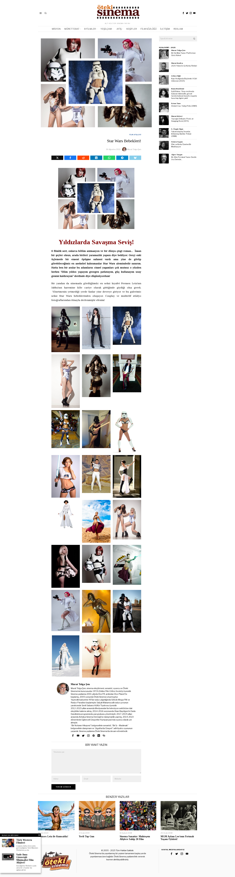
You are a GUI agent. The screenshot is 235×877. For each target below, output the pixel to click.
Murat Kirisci (176, 116)
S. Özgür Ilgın (177, 129)
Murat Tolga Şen (134, 149)
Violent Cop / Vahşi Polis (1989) (184, 106)
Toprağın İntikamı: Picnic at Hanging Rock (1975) (182, 120)
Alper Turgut (176, 155)
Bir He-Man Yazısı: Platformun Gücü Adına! (183, 54)
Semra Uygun (177, 142)
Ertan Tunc (176, 103)
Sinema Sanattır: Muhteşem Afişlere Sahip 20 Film (135, 838)
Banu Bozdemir (177, 89)
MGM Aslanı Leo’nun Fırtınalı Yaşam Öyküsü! (177, 838)
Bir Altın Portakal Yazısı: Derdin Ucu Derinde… (183, 158)
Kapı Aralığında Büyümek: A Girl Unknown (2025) (184, 80)
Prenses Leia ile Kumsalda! (53, 836)
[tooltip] (183, 13)
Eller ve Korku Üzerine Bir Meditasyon (181, 145)
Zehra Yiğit (176, 76)
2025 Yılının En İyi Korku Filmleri (184, 66)
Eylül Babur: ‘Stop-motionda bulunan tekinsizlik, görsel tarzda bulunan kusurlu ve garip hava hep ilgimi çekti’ (184, 94)
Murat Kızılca (177, 63)
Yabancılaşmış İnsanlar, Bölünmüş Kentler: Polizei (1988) (181, 134)
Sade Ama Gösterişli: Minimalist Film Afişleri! (25, 858)
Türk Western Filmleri (24, 841)
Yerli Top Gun (86, 836)
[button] (194, 38)
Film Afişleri (135, 134)
